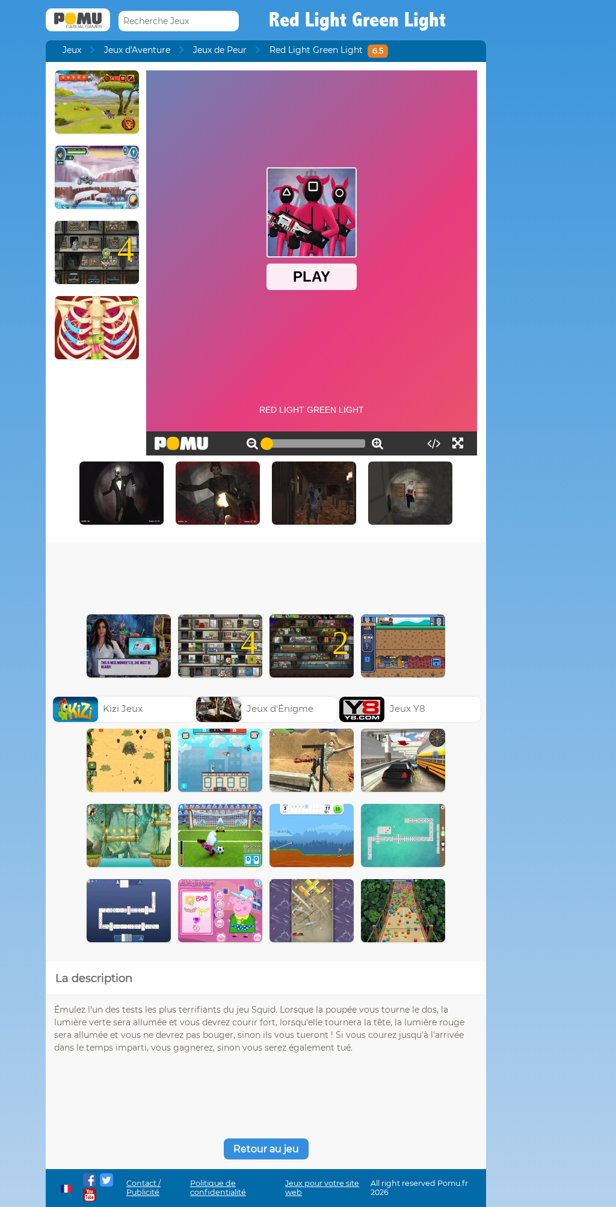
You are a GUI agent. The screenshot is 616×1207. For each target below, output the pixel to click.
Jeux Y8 (407, 708)
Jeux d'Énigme (280, 708)
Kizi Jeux (123, 708)
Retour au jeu (266, 1149)
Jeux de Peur (220, 50)
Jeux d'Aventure (137, 50)
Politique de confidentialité (218, 1188)
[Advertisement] (266, 575)
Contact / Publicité (143, 1188)
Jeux (72, 50)
